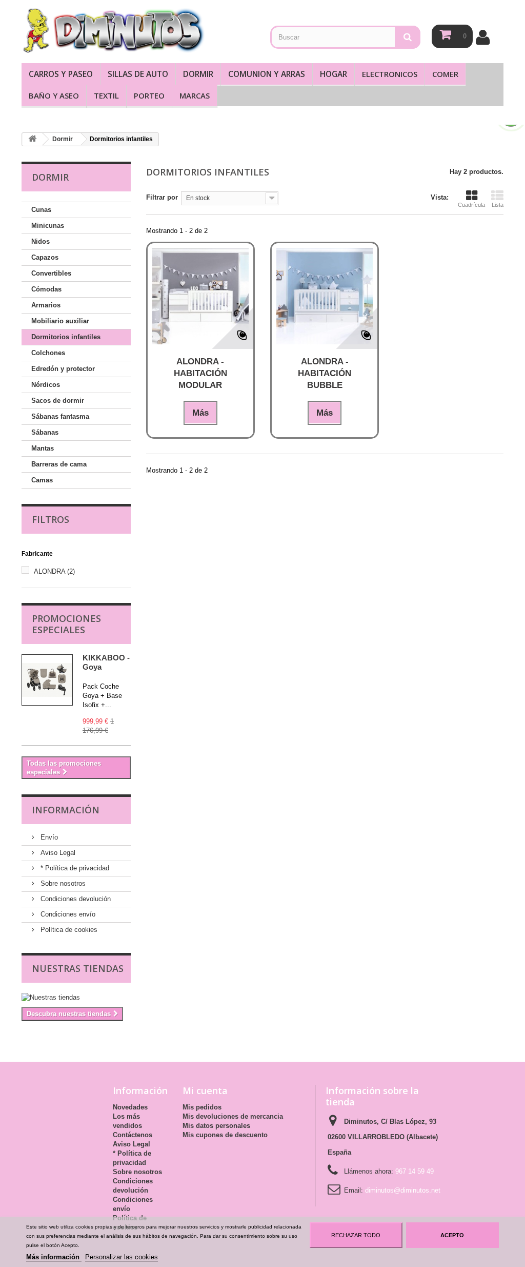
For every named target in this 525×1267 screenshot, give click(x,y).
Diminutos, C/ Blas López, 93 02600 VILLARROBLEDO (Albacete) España (383, 1137)
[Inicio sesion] (482, 37)
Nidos (40, 241)
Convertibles (51, 273)
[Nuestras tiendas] (76, 997)
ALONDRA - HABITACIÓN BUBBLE (324, 373)
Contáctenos (132, 1135)
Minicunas (47, 225)
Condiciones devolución (74, 899)
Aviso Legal (56, 852)
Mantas (42, 448)
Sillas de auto (138, 74)
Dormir (198, 74)
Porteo (149, 95)
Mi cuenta (205, 1090)
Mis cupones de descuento (225, 1135)
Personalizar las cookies (121, 1257)
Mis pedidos (202, 1107)
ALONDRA (54, 571)
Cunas (41, 209)
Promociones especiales (66, 624)
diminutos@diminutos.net (402, 1190)
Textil (106, 95)
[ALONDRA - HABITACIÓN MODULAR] (200, 296)
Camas (42, 480)
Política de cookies (67, 929)
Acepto (452, 1235)
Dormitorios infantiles (65, 337)
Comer (445, 74)
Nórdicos (45, 384)
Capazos (44, 257)
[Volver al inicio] (32, 139)
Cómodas (46, 289)
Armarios (45, 305)
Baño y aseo (54, 95)
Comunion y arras (266, 74)
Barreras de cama (59, 464)
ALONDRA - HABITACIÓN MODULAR (200, 373)
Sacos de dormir (57, 400)
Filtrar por (162, 197)
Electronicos (389, 74)
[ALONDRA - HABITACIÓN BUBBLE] (324, 296)
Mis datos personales (216, 1125)
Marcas (194, 95)
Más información (54, 1257)
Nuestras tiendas (78, 968)
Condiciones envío (66, 914)
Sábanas (44, 432)
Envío (48, 837)
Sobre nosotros (62, 883)
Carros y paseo (61, 74)
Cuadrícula (471, 205)
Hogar (333, 74)
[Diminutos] (113, 30)
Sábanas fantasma (60, 416)
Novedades (130, 1107)
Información (65, 810)
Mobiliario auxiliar (60, 321)
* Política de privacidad (73, 868)
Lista (497, 205)
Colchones (48, 353)
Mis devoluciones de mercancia (233, 1116)
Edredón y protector (63, 369)
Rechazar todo (355, 1235)
